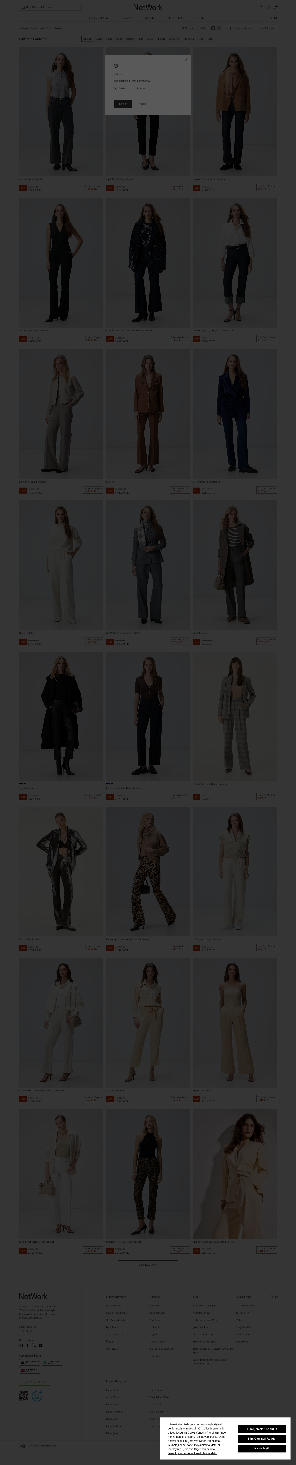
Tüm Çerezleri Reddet (262, 1438)
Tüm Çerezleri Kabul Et (262, 1429)
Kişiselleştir (262, 1448)
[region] (225, 1438)
